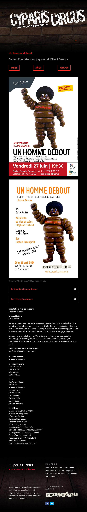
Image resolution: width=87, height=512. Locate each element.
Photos (14, 68)
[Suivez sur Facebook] (47, 503)
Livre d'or (64, 68)
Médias (38, 68)
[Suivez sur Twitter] (52, 503)
